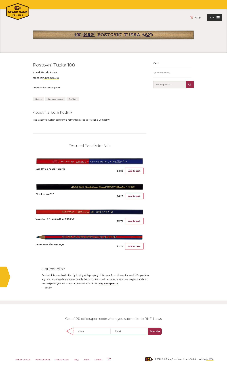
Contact (98, 359)
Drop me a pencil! (108, 283)
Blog (76, 359)
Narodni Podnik (49, 72)
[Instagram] (109, 359)
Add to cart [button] (134, 170)
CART (197, 17)
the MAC (209, 359)
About (86, 359)
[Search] (190, 84)
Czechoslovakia (51, 77)
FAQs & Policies (62, 359)
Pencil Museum (43, 359)
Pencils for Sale (23, 359)
